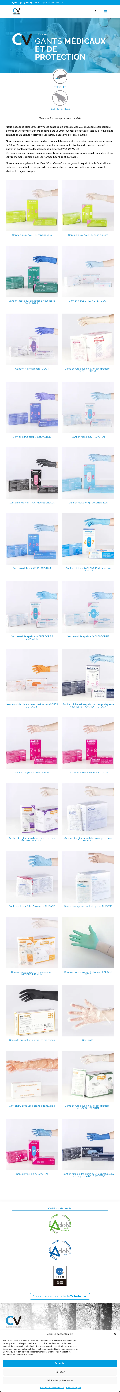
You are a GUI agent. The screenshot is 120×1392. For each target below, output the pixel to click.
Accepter (60, 1363)
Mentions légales (73, 1388)
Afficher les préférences (60, 1380)
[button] (115, 1334)
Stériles (60, 87)
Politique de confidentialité (52, 1388)
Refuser (60, 1372)
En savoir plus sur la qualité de (59, 1296)
